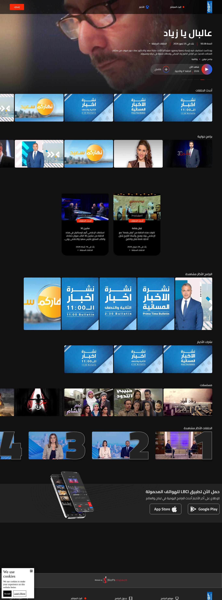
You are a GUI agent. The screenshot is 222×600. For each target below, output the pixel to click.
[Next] (4, 108)
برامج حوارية (204, 136)
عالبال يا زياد (187, 32)
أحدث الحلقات (204, 90)
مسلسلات (206, 385)
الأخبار (141, 7)
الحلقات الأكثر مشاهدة (198, 428)
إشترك (17, 7)
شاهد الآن (194, 67)
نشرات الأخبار (204, 342)
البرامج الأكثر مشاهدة (198, 274)
